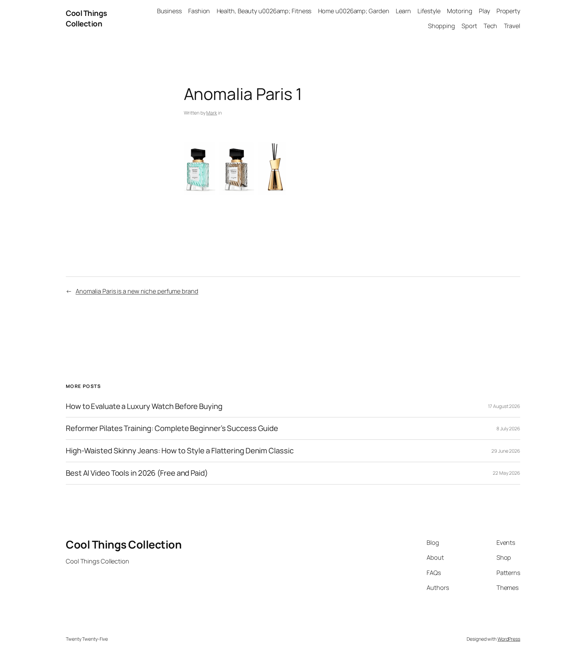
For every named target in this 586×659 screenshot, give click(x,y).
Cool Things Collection (86, 18)
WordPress (508, 639)
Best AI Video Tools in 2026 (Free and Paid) (137, 473)
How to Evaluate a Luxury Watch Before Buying (144, 406)
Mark (211, 112)
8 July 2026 (508, 428)
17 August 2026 (504, 406)
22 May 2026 (506, 473)
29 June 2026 (505, 451)
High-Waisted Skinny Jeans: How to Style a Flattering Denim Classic (179, 451)
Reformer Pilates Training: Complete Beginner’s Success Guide (172, 428)
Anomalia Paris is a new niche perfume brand (137, 291)
